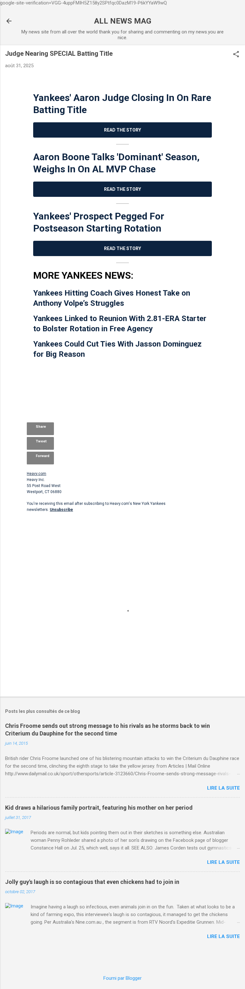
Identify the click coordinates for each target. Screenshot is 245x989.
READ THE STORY (122, 130)
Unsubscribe (38, 520)
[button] (236, 54)
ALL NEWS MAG (122, 21)
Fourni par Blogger (122, 978)
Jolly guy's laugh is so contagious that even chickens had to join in (92, 881)
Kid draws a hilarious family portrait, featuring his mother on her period (99, 807)
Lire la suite (223, 788)
